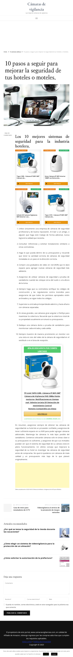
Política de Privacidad (42, 641)
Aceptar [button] (54, 654)
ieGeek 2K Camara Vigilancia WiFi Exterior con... (27, 216)
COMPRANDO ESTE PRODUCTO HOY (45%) (42, 419)
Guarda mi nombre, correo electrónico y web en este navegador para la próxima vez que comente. (37, 605)
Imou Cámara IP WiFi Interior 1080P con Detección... (55, 177)
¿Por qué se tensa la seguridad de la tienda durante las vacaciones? (29, 530)
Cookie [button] (46, 654)
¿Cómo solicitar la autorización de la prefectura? (28, 558)
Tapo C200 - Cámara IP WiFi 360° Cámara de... (28, 177)
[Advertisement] (36, 34)
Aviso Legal (27, 641)
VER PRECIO (29, 183)
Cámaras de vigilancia (37, 6)
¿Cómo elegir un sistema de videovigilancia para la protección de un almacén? (29, 544)
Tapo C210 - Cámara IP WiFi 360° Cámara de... (56, 216)
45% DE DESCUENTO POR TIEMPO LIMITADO (42, 349)
